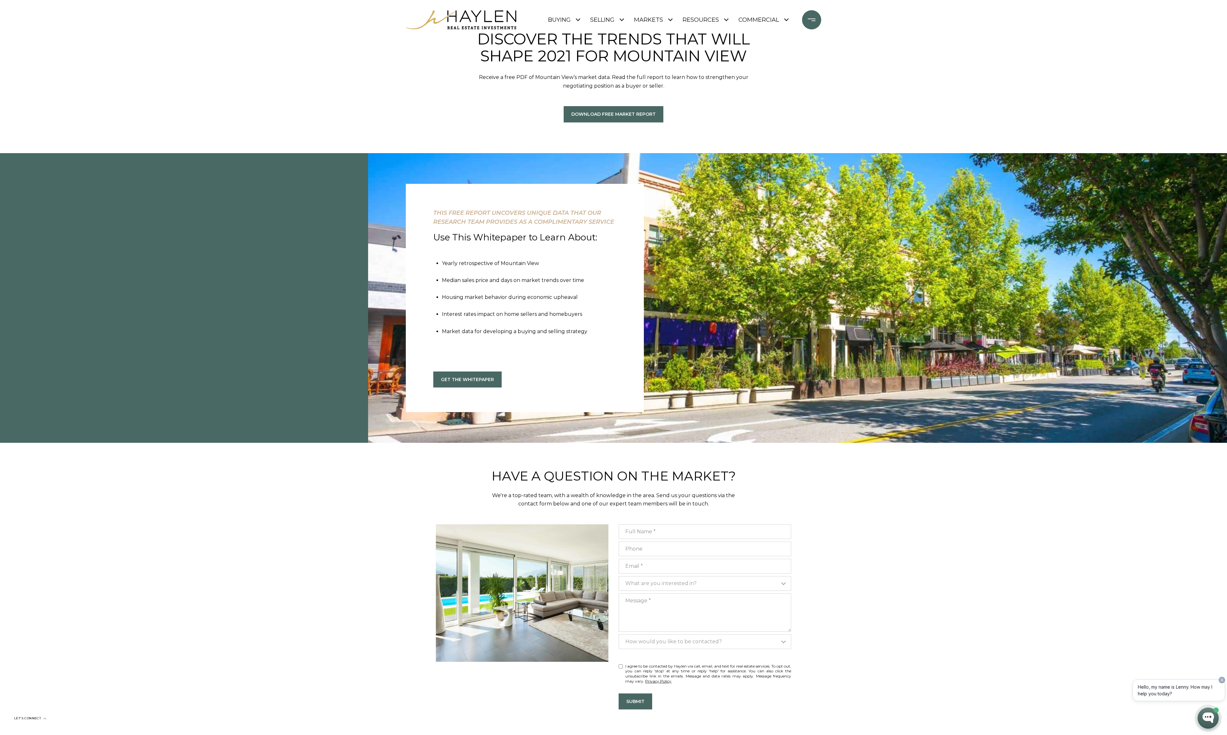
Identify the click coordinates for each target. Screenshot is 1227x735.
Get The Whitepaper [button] (467, 379)
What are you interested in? (661, 583)
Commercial (758, 19)
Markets (648, 19)
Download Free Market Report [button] (613, 114)
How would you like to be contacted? (673, 641)
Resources (701, 19)
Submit (635, 701)
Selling (602, 19)
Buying (559, 19)
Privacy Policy (658, 681)
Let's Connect (27, 718)
